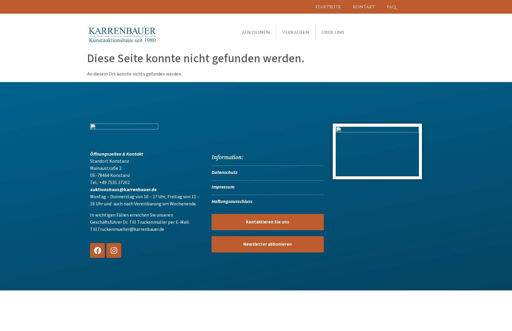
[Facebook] (97, 250)
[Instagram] (113, 250)
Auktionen (256, 32)
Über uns (332, 32)
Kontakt (364, 7)
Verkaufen (295, 32)
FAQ (391, 7)
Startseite (328, 7)
